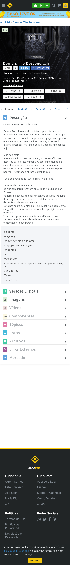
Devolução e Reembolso (13, 535)
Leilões (42, 487)
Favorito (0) (14, 96)
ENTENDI (35, 560)
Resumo (9, 109)
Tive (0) (57, 90)
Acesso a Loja (46, 481)
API (7, 504)
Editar (26, 68)
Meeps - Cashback (49, 492)
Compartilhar (42, 68)
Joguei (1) (35, 96)
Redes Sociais (47, 513)
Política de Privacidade (13, 526)
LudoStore (45, 476)
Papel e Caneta (34, 263)
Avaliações (25, 109)
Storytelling (9, 236)
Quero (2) (35, 90)
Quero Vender (46, 498)
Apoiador (11, 492)
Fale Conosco (14, 487)
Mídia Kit (11, 498)
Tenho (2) (14, 90)
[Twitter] (44, 519)
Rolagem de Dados (52, 263)
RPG (7, 22)
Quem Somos (14, 481)
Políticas (11, 513)
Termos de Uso (15, 519)
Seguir (7, 68)
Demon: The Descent (26, 22)
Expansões (43, 109)
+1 (26, 80)
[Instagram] (39, 519)
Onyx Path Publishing (22, 78)
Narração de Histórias (15, 263)
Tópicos (59, 109)
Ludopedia (13, 476)
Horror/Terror (11, 280)
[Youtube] (54, 519)
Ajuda (41, 504)
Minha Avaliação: (13, 85)
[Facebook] (49, 519)
